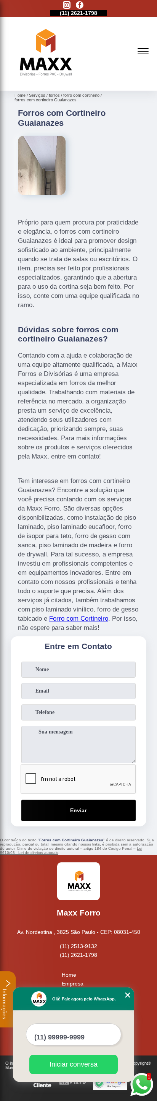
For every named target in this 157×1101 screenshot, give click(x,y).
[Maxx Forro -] (44, 82)
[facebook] (79, 5)
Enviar (78, 810)
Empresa (72, 984)
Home (69, 975)
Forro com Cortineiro (78, 618)
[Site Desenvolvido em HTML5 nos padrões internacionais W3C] (73, 1083)
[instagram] (66, 5)
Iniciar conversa (74, 1064)
